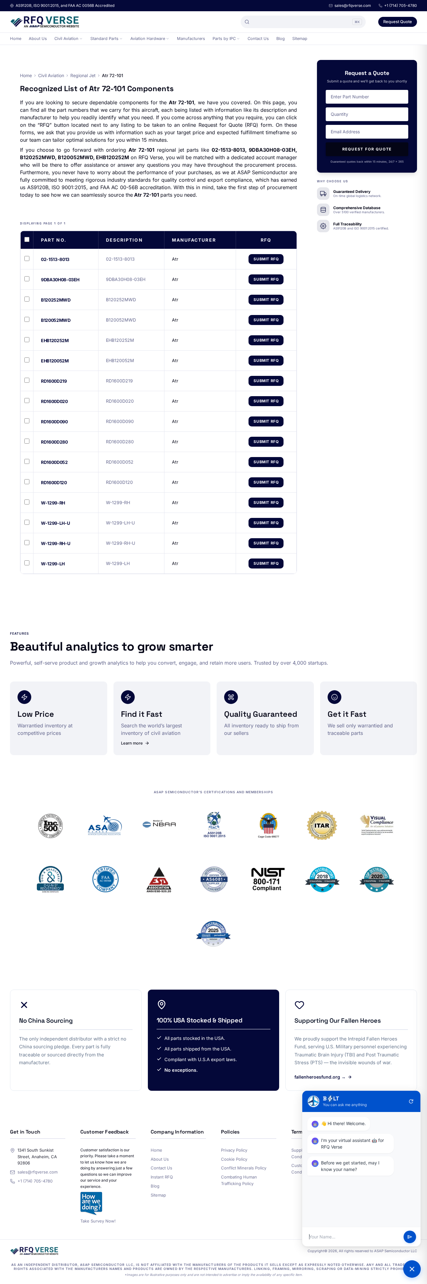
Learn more (132, 743)
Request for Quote (367, 149)
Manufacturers (191, 38)
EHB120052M (55, 360)
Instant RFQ (162, 1176)
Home (15, 38)
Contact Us (258, 38)
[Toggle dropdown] (81, 39)
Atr (175, 259)
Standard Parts (104, 38)
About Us (38, 38)
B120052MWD (56, 320)
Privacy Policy (234, 1150)
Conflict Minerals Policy (243, 1167)
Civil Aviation (66, 38)
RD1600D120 (54, 482)
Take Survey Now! (98, 1220)
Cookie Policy (234, 1159)
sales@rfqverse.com (352, 5)
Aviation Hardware (147, 38)
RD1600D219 (54, 381)
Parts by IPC (224, 38)
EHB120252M (55, 340)
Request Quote (397, 21)
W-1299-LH (53, 563)
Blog (280, 38)
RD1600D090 (54, 421)
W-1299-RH (53, 502)
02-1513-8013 (55, 259)
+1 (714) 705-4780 (400, 5)
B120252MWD (56, 300)
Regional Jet (83, 75)
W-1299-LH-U (55, 523)
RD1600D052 (54, 462)
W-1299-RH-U (55, 543)
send (410, 1236)
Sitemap (299, 38)
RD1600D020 (54, 401)
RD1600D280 (54, 442)
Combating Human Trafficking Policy (239, 1180)
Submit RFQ (266, 259)
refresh (411, 1101)
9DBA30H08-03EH (60, 279)
